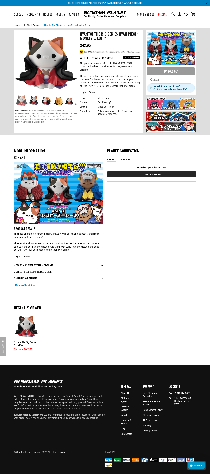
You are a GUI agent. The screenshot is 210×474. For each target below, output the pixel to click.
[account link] (179, 14)
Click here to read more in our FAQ (170, 89)
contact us (92, 418)
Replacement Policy (153, 410)
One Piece (103, 102)
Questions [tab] (125, 160)
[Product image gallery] (46, 63)
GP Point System (125, 408)
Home (17, 25)
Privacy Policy (150, 430)
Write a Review (153, 175)
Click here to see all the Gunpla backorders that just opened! (105, 3)
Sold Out (173, 71)
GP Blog (147, 425)
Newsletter (126, 415)
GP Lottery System (126, 400)
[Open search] (173, 14)
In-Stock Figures (32, 25)
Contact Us (126, 434)
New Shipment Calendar (150, 395)
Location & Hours (126, 422)
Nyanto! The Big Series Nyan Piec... (25, 343)
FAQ (123, 428)
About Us (125, 393)
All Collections (150, 420)
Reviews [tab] (111, 160)
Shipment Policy (151, 415)
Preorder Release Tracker (151, 403)
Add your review (131, 58)
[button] (193, 14)
